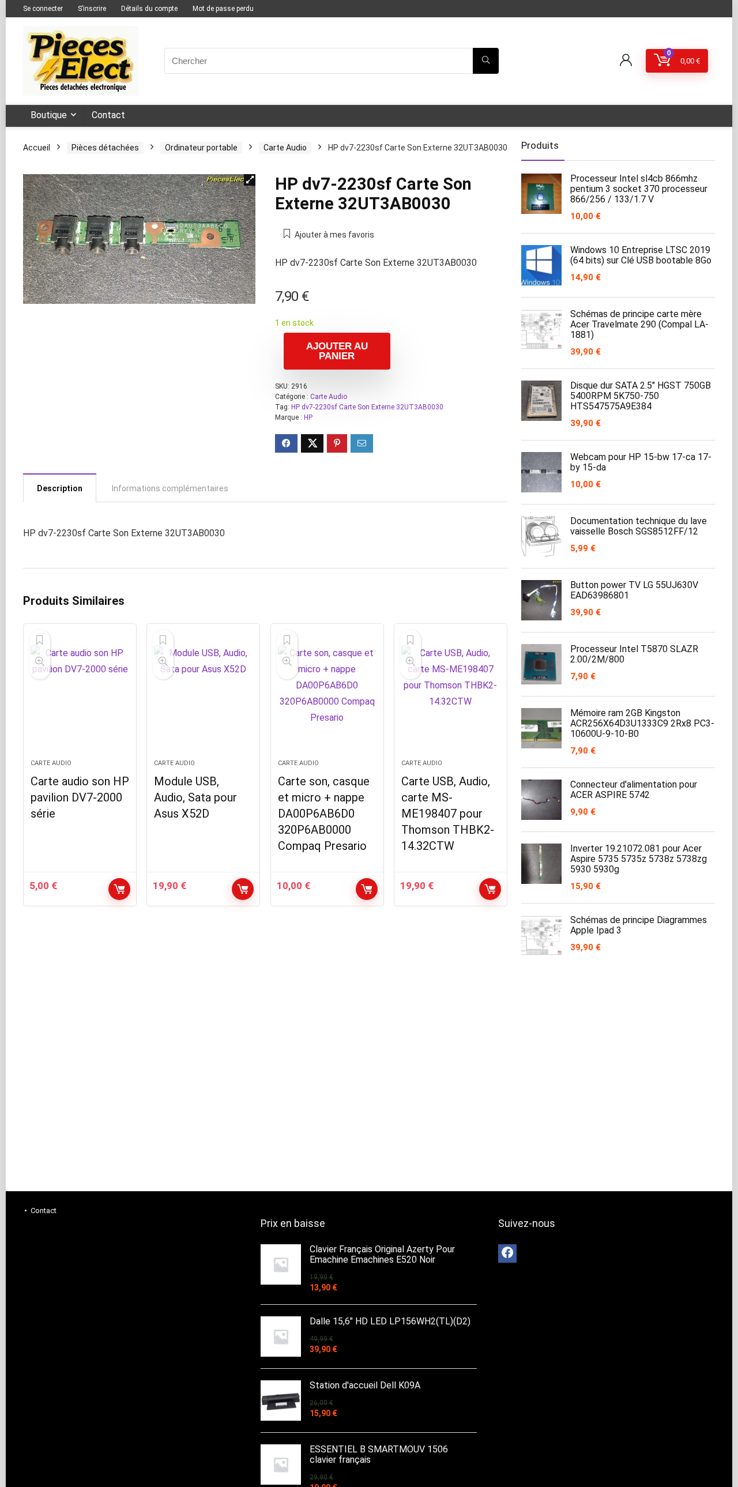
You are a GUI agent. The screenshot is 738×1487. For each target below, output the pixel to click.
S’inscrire (92, 9)
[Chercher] (486, 61)
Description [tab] (59, 488)
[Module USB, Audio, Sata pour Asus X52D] (203, 697)
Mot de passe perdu (223, 9)
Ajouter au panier (337, 351)
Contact (108, 115)
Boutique (49, 115)
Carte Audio (285, 147)
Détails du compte (149, 9)
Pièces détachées (105, 147)
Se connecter (43, 9)
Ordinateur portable (201, 147)
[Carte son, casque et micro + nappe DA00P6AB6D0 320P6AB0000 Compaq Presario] (327, 697)
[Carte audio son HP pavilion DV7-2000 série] (80, 697)
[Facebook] (507, 1253)
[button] (249, 180)
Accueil (36, 147)
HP (308, 417)
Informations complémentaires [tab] (170, 488)
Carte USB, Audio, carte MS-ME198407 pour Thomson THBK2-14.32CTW (447, 813)
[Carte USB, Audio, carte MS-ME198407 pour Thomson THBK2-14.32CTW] (450, 697)
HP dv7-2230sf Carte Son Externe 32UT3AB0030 (367, 407)
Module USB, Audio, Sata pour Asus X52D (195, 797)
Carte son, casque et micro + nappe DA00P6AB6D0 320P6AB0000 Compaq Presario (324, 813)
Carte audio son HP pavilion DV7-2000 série (80, 797)
